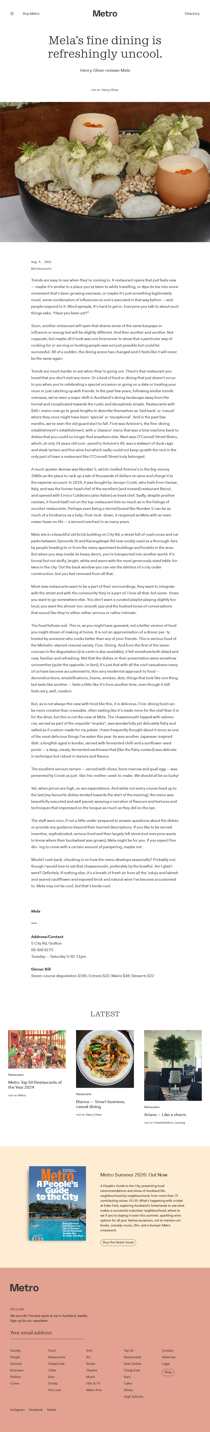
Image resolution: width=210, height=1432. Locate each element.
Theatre (91, 1370)
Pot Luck (54, 1390)
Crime (14, 1383)
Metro (17, 1095)
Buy (31, 13)
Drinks (53, 1383)
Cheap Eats (56, 1363)
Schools (16, 1363)
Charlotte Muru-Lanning (164, 1122)
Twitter (52, 1410)
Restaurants (41, 269)
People (15, 1357)
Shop (168, 1372)
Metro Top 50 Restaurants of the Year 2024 (35, 1084)
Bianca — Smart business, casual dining (100, 1104)
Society (15, 1350)
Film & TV (93, 1383)
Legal (166, 1363)
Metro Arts (94, 1390)
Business (17, 1370)
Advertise (168, 1357)
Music (90, 1377)
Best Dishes (132, 1363)
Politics (15, 1377)
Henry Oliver (110, 90)
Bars (51, 1377)
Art (88, 1357)
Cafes (52, 1370)
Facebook (36, 1410)
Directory (192, 13)
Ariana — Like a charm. (165, 1114)
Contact (167, 1350)
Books (90, 1363)
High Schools (133, 1396)
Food (51, 1350)
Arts (89, 1350)
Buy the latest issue (118, 1242)
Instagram (17, 1410)
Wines (128, 1390)
